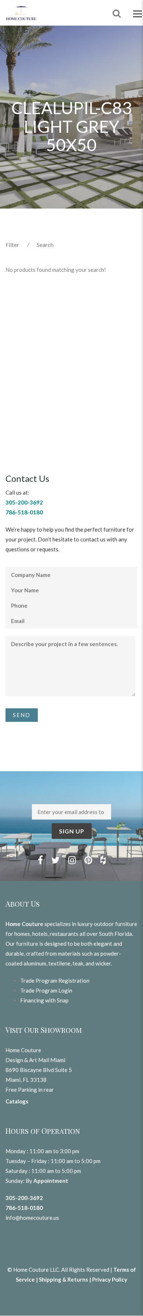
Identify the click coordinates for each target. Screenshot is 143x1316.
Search (45, 244)
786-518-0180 (24, 1207)
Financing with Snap (44, 1000)
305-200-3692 (24, 1198)
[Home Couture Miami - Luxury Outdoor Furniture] (21, 13)
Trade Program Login (46, 990)
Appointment (50, 1180)
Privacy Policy (109, 1279)
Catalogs (17, 1101)
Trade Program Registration (54, 980)
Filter (12, 244)
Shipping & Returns (63, 1279)
